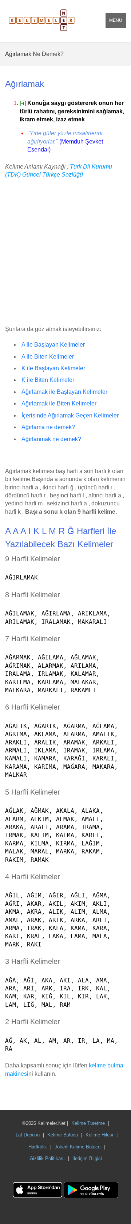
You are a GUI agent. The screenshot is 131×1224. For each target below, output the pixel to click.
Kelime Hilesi (99, 1135)
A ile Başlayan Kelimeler (53, 345)
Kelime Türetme (88, 1123)
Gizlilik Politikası (47, 1158)
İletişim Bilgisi (87, 1158)
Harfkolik (37, 1147)
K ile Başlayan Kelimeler (53, 368)
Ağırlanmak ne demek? (51, 439)
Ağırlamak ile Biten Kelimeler (58, 403)
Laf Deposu (28, 1135)
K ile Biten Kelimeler (47, 380)
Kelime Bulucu (62, 1135)
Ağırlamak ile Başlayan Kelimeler (64, 392)
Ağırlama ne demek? (48, 427)
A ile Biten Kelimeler (47, 357)
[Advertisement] (65, 252)
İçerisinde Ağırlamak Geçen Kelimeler (70, 415)
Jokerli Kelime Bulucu (77, 1147)
